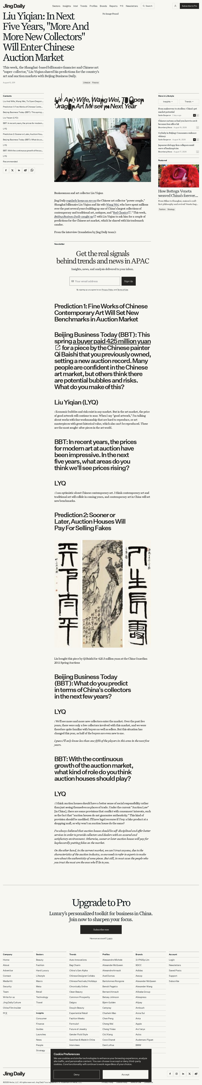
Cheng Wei (107, 1023)
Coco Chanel (108, 1039)
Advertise (8, 970)
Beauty (39, 959)
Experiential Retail (78, 1013)
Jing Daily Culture (12, 1002)
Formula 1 (74, 1023)
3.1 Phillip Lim (142, 959)
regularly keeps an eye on (81, 200)
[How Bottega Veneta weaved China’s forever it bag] (178, 176)
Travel (39, 1002)
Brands (103, 6)
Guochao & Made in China (82, 1039)
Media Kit (8, 981)
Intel (75, 6)
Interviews (74, 1045)
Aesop (139, 975)
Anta (138, 1018)
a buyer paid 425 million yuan (112, 341)
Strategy (171, 209)
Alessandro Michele (112, 959)
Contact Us (148, 1082)
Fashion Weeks (77, 1018)
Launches (41, 1034)
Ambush (140, 1007)
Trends (83, 6)
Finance (95, 82)
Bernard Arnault (110, 991)
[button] (175, 6)
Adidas (139, 970)
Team (6, 991)
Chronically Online (78, 986)
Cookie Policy (121, 1082)
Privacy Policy (107, 290)
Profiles (93, 6)
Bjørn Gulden (109, 1002)
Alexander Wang (144, 986)
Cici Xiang (107, 1034)
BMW (138, 1045)
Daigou (73, 1002)
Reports (113, 6)
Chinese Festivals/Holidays (83, 981)
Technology (42, 997)
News (39, 1039)
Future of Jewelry (78, 1029)
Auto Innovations (78, 959)
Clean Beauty (76, 991)
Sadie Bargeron (164, 115)
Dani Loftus (108, 1045)
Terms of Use (122, 290)
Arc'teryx (140, 1029)
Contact (7, 975)
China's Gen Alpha (78, 970)
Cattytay (106, 1007)
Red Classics (120, 212)
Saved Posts (175, 970)
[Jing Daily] (14, 6)
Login (109, 938)
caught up (73, 216)
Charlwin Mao (109, 1013)
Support (173, 975)
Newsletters (132, 6)
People (39, 1045)
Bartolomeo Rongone (113, 981)
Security (7, 986)
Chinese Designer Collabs (82, 975)
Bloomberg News (165, 127)
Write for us (9, 997)
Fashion (162, 209)
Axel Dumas (108, 975)
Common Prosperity (79, 997)
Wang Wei (112, 204)
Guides (39, 1029)
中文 (5, 1013)
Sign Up (128, 281)
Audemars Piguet (144, 1039)
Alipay (139, 1002)
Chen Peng (107, 1018)
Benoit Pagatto (110, 986)
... (197, 115)
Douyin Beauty (76, 1007)
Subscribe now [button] (101, 929)
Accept (125, 1074)
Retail (39, 991)
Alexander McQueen (112, 965)
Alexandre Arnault (111, 970)
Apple (139, 1023)
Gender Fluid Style (78, 1034)
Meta (38, 986)
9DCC (138, 965)
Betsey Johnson (110, 997)
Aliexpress (141, 997)
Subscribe (174, 981)
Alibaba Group (143, 991)
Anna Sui (140, 1013)
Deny (77, 1074)
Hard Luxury (42, 970)
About (6, 965)
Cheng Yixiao (109, 1029)
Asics (138, 1034)
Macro (39, 981)
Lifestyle (86, 82)
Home (6, 959)
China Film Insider (12, 1007)
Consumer (41, 1018)
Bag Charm (75, 965)
